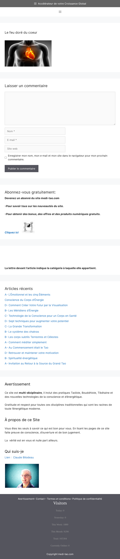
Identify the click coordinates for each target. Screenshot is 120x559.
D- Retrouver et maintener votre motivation (32, 352)
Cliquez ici (13, 232)
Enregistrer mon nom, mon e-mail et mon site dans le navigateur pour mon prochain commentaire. (57, 157)
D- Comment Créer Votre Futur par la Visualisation (36, 305)
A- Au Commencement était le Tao (26, 347)
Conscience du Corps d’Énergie (24, 299)
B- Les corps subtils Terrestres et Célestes (31, 337)
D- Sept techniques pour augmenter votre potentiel (37, 321)
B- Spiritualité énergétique (21, 358)
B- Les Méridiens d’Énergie (21, 310)
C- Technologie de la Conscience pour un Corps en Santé (41, 315)
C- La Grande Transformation (23, 326)
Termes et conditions (58, 498)
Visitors (60, 503)
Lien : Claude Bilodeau (19, 457)
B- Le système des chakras (22, 331)
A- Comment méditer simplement (26, 342)
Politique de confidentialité (87, 498)
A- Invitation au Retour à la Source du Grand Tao (35, 363)
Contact (40, 498)
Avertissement (26, 498)
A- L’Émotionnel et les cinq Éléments (27, 294)
